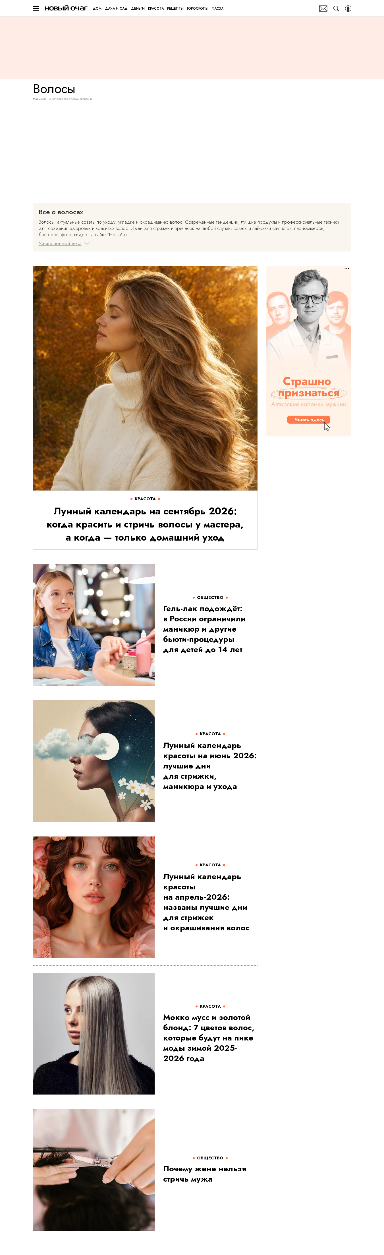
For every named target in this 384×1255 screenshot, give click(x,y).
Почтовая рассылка (323, 8)
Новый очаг (66, 8)
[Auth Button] (348, 8)
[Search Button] (336, 8)
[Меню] (36, 8)
